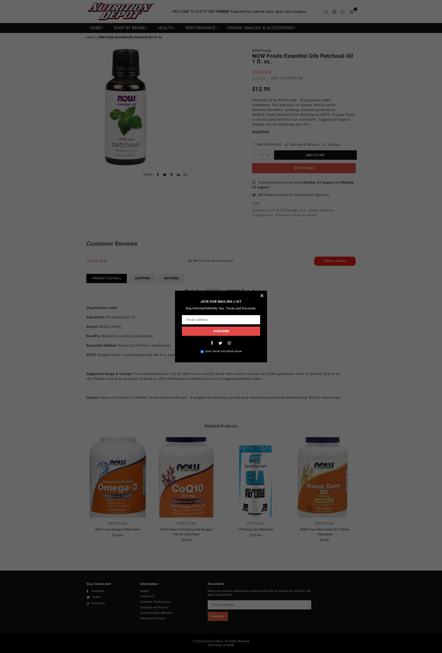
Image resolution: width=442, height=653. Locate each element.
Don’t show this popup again (223, 351)
